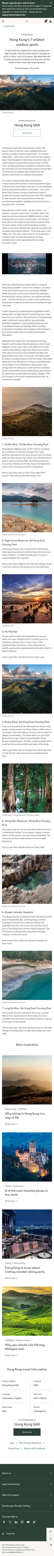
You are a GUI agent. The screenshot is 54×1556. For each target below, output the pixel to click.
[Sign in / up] (50, 21)
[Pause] (4, 272)
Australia (11, 1533)
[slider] (7, 269)
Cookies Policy (15, 1552)
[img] (51, 3)
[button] (51, 1545)
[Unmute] (7, 272)
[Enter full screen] (50, 272)
